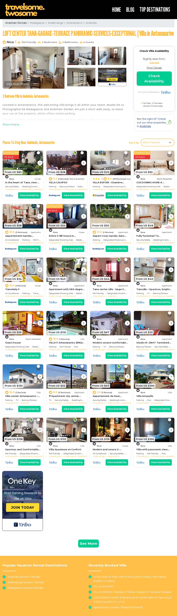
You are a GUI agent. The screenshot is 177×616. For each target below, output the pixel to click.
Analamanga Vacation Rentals (25, 582)
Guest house (13, 342)
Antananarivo (74, 22)
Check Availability (154, 78)
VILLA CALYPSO (58, 182)
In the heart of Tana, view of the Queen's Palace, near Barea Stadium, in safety (129, 579)
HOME (116, 9)
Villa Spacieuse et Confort (65, 449)
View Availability (29, 195)
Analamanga (55, 22)
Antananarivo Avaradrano (32, 189)
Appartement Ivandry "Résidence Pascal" (118, 607)
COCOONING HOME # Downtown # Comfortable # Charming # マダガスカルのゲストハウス (132, 599)
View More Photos (18, 84)
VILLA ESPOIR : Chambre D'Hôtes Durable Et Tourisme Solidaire (132, 592)
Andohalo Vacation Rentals (23, 576)
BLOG (130, 9)
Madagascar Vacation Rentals (25, 587)
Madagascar (37, 22)
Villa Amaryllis (144, 396)
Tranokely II (12, 289)
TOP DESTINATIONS (154, 9)
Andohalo (91, 22)
